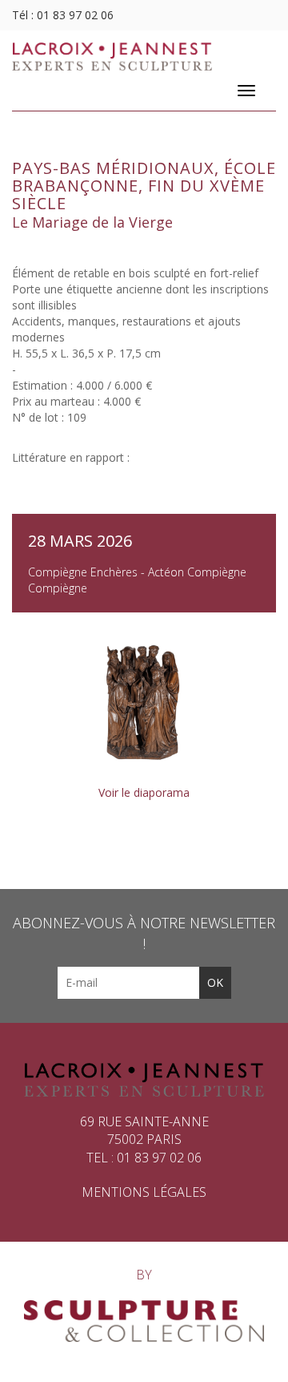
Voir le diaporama (144, 792)
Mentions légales (144, 1192)
